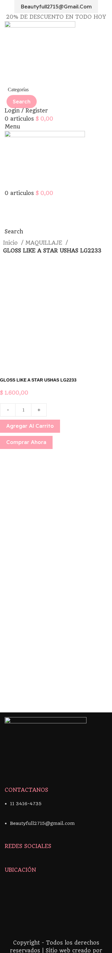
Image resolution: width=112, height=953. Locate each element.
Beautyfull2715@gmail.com (56, 6)
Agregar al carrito (30, 425)
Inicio (11, 243)
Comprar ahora (26, 442)
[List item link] (56, 806)
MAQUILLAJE (44, 243)
